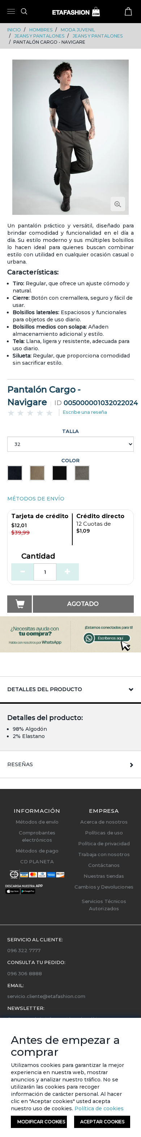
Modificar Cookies (41, 1121)
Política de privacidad (104, 843)
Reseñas (20, 764)
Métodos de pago (37, 851)
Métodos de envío (37, 822)
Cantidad (38, 556)
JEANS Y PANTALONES (39, 36)
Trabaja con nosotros (103, 854)
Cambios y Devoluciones (103, 887)
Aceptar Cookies (102, 1121)
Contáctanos (104, 865)
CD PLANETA (37, 861)
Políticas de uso (104, 833)
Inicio (14, 29)
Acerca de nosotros (104, 822)
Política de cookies (98, 1108)
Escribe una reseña (85, 412)
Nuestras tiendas (104, 876)
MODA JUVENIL (78, 29)
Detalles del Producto (44, 689)
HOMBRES (40, 29)
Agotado (83, 603)
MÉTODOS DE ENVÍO (35, 498)
